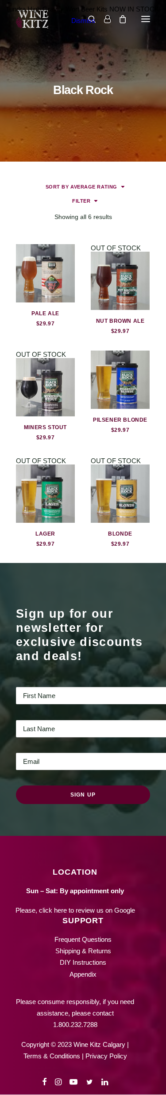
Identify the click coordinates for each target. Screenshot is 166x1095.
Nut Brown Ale (120, 321)
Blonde (120, 534)
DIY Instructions (83, 962)
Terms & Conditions (51, 1056)
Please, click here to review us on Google (75, 910)
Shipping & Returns (83, 951)
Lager (45, 534)
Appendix (83, 974)
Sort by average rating (81, 186)
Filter (81, 201)
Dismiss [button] (83, 20)
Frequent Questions (83, 939)
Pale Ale (45, 313)
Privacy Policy (106, 1056)
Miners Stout (45, 427)
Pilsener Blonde (120, 420)
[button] (45, 273)
